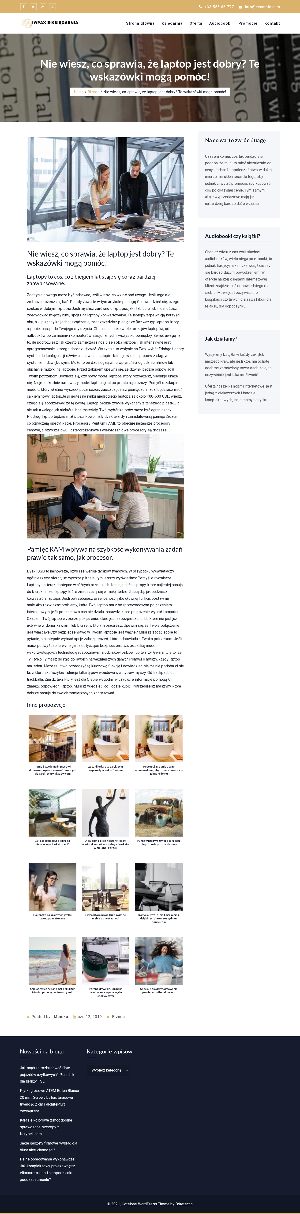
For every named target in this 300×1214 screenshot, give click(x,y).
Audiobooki (220, 23)
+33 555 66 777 (218, 7)
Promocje (248, 23)
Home (79, 92)
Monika (61, 1016)
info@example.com (262, 7)
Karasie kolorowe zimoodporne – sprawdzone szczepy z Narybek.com (48, 1127)
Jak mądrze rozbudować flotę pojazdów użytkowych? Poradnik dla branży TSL (47, 1075)
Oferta (196, 23)
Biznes (93, 92)
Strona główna (140, 23)
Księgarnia (172, 23)
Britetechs (184, 1204)
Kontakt (272, 23)
